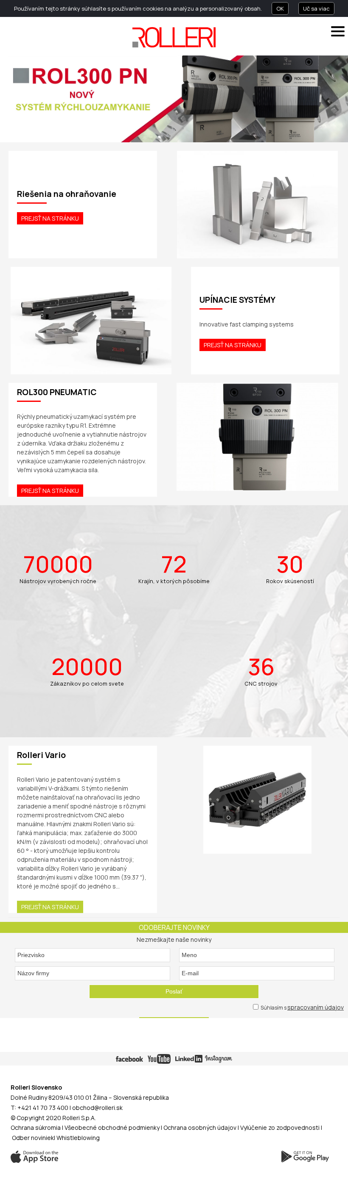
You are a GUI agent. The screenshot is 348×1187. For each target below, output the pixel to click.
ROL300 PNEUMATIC (57, 392)
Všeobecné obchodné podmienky (112, 1127)
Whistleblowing (78, 1138)
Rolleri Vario (41, 755)
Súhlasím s (302, 1007)
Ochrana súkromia (36, 1127)
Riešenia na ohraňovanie (66, 193)
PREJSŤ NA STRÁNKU (50, 218)
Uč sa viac (316, 8)
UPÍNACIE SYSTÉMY (237, 299)
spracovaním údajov (315, 1007)
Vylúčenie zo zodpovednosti (280, 1127)
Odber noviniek (33, 1138)
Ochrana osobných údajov (199, 1127)
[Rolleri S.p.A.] (174, 37)
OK (280, 8)
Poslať (174, 991)
